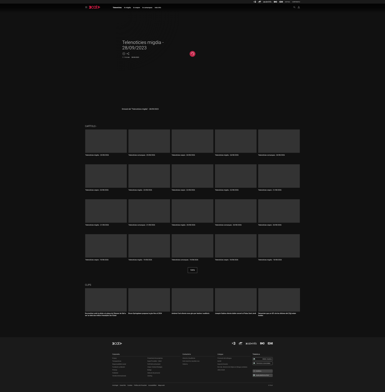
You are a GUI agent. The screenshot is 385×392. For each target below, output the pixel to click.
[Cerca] (295, 7)
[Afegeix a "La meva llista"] (123, 53)
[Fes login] (299, 7)
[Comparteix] (127, 53)
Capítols (90, 126)
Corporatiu (296, 2)
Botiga (287, 2)
